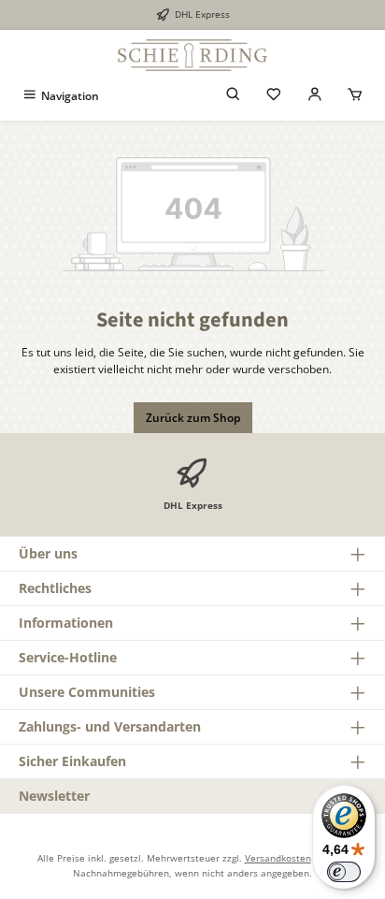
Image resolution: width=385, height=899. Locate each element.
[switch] (344, 872)
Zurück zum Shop (193, 418)
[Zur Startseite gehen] (192, 55)
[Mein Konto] (314, 95)
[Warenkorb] (355, 95)
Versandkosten (278, 857)
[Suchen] (233, 95)
